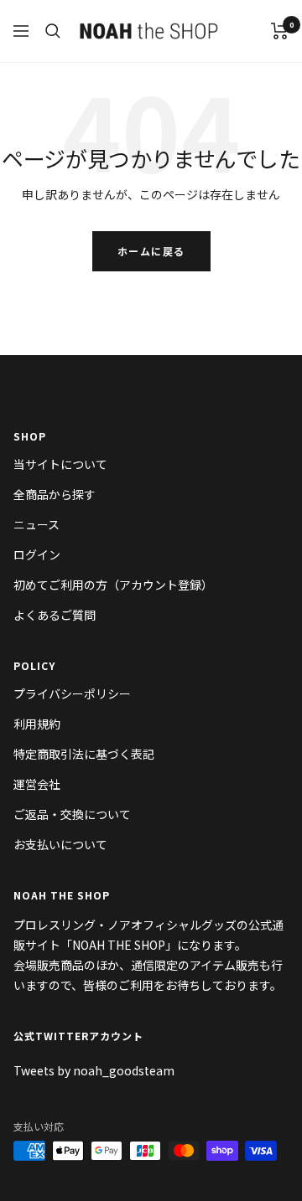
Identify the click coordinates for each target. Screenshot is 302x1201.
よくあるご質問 (54, 614)
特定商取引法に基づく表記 (83, 753)
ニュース (36, 524)
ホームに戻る (151, 251)
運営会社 (36, 784)
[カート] (280, 31)
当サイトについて (60, 464)
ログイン (36, 554)
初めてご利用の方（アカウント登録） (113, 584)
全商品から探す (54, 494)
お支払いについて (60, 844)
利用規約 (36, 723)
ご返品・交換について (72, 814)
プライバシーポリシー (72, 693)
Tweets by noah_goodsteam (93, 1070)
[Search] (52, 31)
